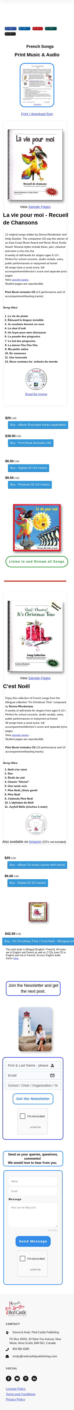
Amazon (35, 842)
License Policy (16, 1389)
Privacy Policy (15, 1399)
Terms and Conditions (20, 1394)
